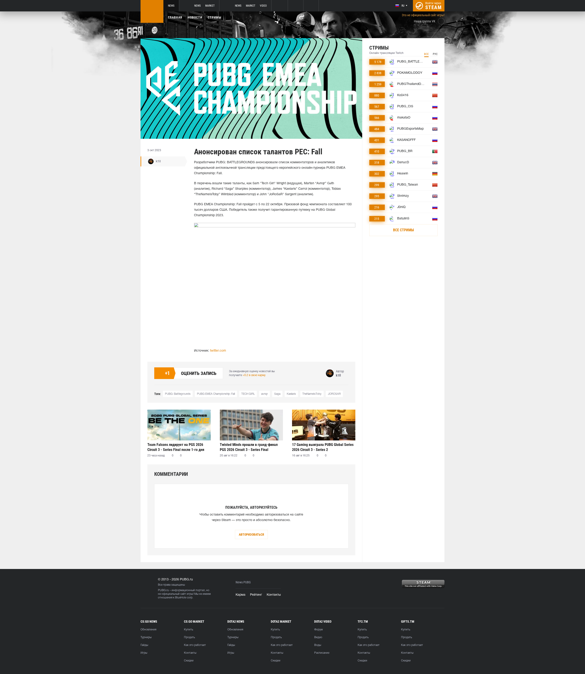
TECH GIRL (248, 394)
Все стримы (403, 230)
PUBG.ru (163, 590)
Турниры (146, 637)
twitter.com (218, 350)
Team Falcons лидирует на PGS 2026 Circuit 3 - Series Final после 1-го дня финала (175, 447)
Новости (195, 17)
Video (263, 5)
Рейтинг (256, 594)
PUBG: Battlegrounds (178, 394)
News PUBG (243, 582)
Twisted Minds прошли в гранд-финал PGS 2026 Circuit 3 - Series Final (249, 447)
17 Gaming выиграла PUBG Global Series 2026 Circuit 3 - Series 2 (323, 447)
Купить (188, 629)
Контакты (274, 594)
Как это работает (195, 645)
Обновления (148, 629)
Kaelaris (291, 394)
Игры (144, 653)
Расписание (321, 653)
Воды (317, 645)
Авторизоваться (251, 534)
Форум (318, 629)
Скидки (189, 660)
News (171, 5)
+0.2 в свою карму (254, 375)
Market (210, 5)
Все (426, 54)
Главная (175, 17)
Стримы (214, 17)
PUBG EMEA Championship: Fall (216, 394)
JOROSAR (334, 394)
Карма (240, 594)
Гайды (144, 645)
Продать (189, 637)
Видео (318, 637)
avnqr (264, 394)
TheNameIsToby (312, 394)
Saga (277, 394)
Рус (435, 54)
